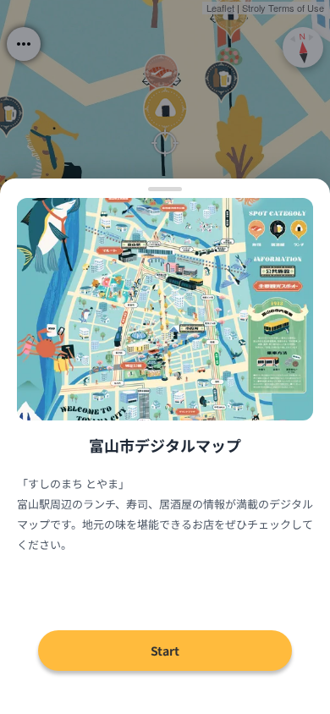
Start (165, 650)
